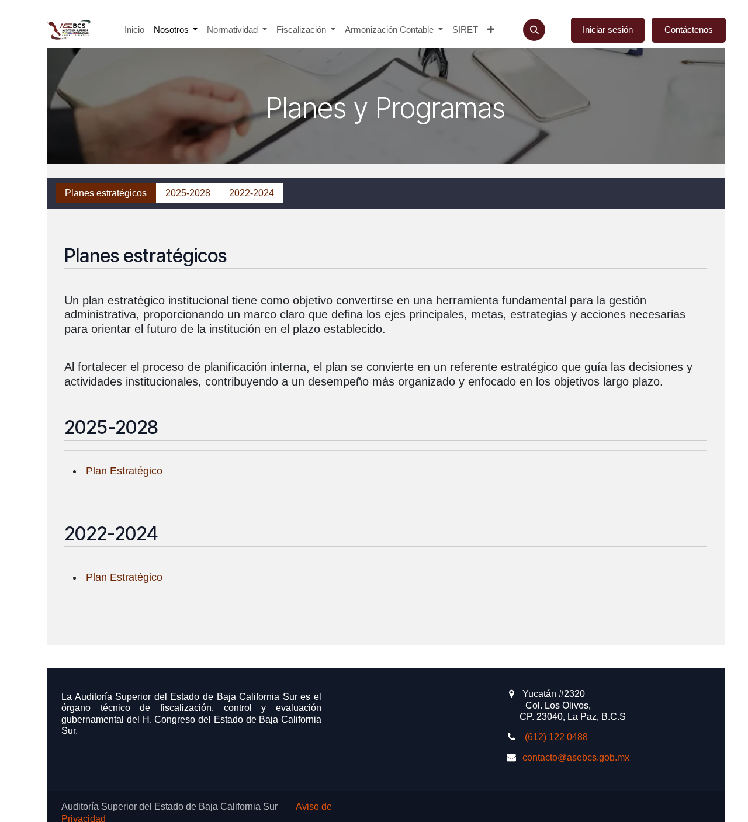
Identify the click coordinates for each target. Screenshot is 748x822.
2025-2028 (187, 193)
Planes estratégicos (106, 193)
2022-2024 (251, 193)
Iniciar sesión (608, 29)
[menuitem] (134, 30)
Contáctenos (688, 29)
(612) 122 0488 (555, 737)
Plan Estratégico (122, 471)
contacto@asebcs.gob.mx (575, 757)
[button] (534, 30)
